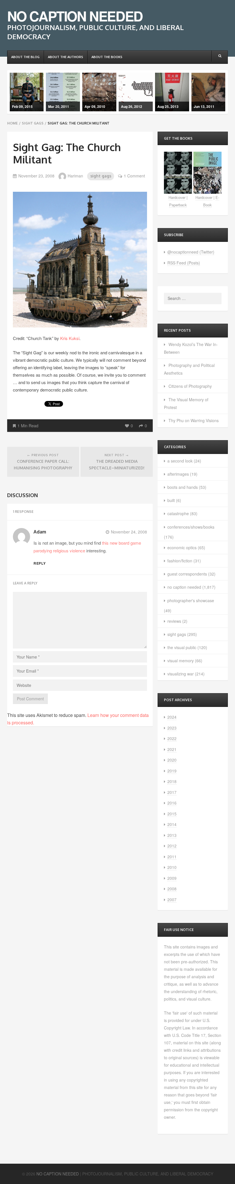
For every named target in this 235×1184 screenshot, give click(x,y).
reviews (174, 621)
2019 (172, 771)
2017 (172, 792)
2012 (172, 846)
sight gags (33, 123)
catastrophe (178, 513)
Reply (40, 563)
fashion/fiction (179, 561)
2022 (172, 738)
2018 (172, 781)
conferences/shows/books (190, 527)
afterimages (178, 474)
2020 (172, 760)
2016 (172, 803)
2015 (172, 814)
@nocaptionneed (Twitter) (190, 252)
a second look (180, 461)
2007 (172, 899)
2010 (172, 867)
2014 (172, 824)
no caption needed (184, 587)
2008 (172, 889)
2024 (172, 717)
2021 (172, 749)
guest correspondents (187, 574)
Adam (40, 532)
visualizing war (180, 674)
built (171, 500)
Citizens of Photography (190, 386)
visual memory (180, 660)
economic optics (182, 547)
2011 (172, 856)
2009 (172, 878)
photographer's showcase (190, 600)
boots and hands (182, 487)
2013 (172, 835)
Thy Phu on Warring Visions (194, 420)
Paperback (178, 204)
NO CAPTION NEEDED (75, 16)
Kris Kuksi (69, 338)
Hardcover (177, 197)
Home (12, 123)
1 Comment (134, 176)
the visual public (181, 647)
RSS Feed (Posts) (183, 263)
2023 (172, 728)
